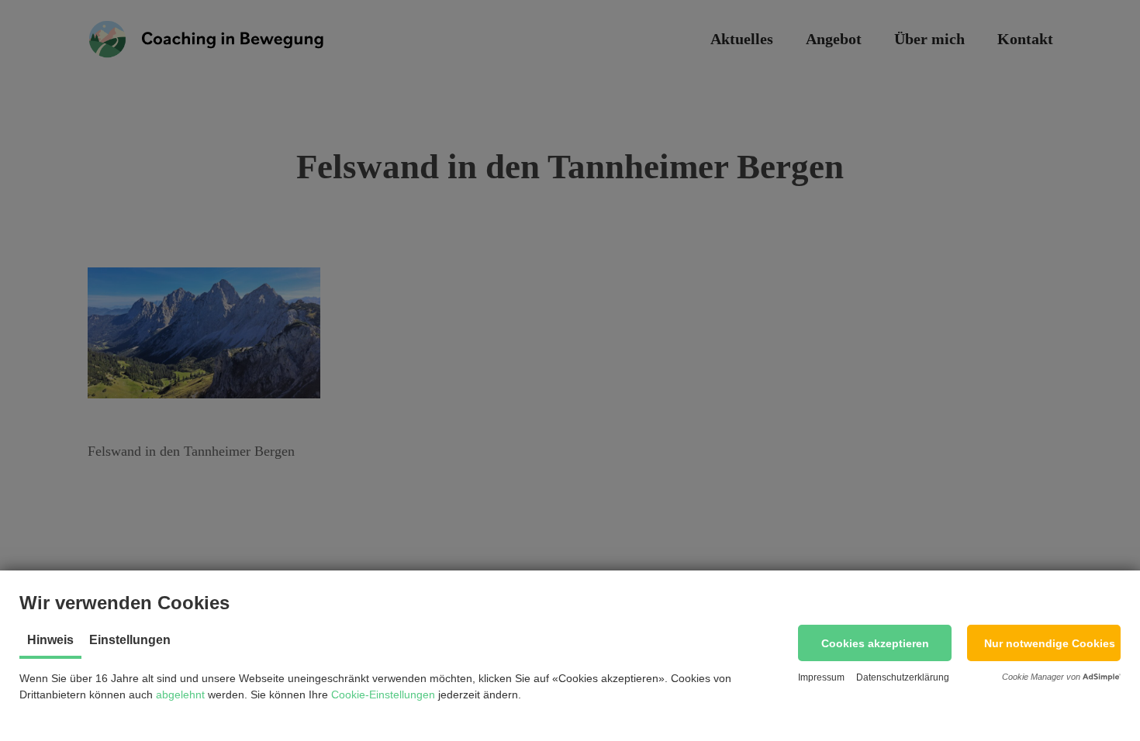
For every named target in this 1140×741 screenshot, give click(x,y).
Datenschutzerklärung (902, 677)
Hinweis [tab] (50, 639)
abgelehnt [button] (180, 694)
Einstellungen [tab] (130, 639)
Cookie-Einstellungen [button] (383, 694)
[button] (875, 643)
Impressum (821, 677)
